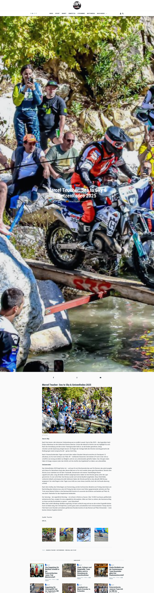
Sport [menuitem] (57, 13)
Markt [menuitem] (64, 13)
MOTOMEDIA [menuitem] (91, 13)
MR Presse (75, 201)
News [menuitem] (51, 13)
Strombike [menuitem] (81, 13)
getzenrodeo (60, 550)
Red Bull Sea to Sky (71, 550)
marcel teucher (51, 550)
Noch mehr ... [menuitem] (101, 14)
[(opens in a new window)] (30, 13)
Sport (77, 185)
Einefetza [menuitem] (72, 13)
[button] (53, 377)
